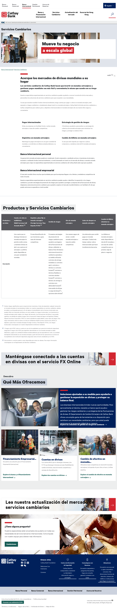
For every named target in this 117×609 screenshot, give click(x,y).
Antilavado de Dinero (37, 606)
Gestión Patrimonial (36, 5)
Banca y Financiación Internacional (41, 14)
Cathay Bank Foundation (48, 563)
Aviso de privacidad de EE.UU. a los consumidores (16, 599)
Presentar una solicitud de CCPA (13, 602)
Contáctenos (11, 544)
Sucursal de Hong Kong (86, 13)
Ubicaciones (107, 563)
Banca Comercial (15, 5)
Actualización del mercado (71, 13)
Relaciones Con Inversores (45, 567)
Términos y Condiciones (9, 606)
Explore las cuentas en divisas (53, 475)
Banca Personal (5, 5)
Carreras (43, 572)
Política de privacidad (39, 599)
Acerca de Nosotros (45, 5)
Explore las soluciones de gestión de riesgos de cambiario (82, 424)
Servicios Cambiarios (56, 13)
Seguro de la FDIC (23, 606)
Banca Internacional (26, 5)
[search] (112, 14)
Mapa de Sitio (50, 606)
